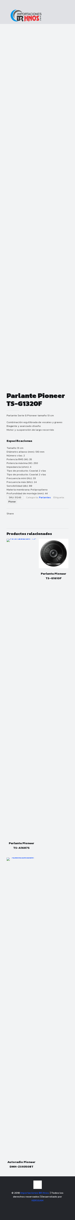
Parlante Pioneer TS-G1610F (53, 575)
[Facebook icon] (33, 1206)
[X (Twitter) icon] (37, 1206)
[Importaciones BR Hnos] (26, 21)
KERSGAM (37, 1200)
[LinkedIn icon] (41, 1206)
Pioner (12, 501)
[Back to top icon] (37, 1185)
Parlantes (45, 497)
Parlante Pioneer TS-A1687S (21, 845)
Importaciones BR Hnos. (35, 1193)
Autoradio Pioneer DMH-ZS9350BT (21, 1164)
